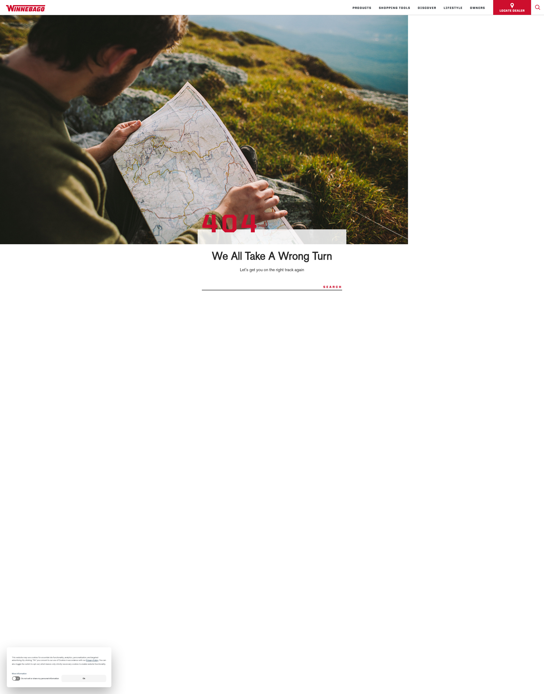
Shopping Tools (394, 8)
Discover (427, 8)
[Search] (537, 7)
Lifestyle (453, 8)
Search (332, 287)
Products (362, 8)
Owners (477, 8)
